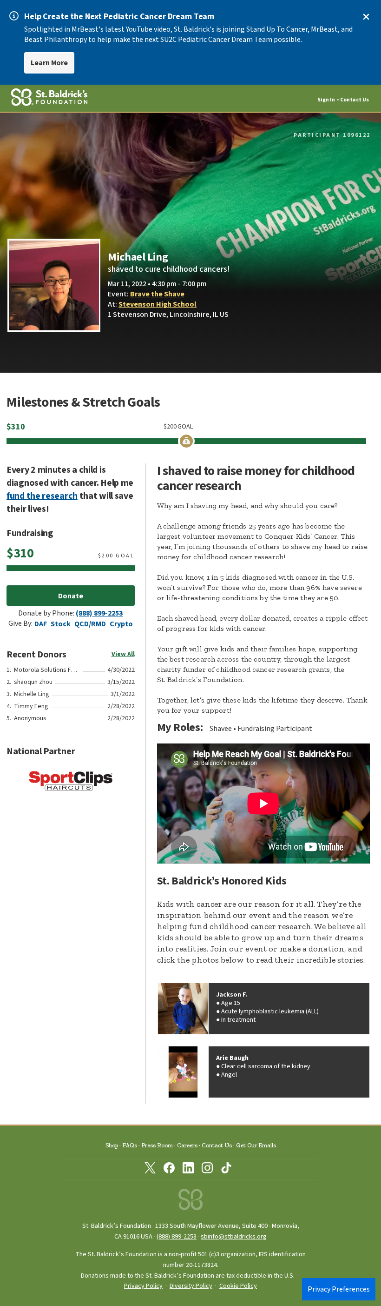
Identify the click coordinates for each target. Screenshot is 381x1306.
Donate (70, 596)
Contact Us (354, 100)
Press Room (157, 1145)
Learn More (49, 63)
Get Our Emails (256, 1145)
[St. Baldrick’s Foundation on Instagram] (207, 1169)
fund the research (42, 495)
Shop (111, 1145)
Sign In (326, 100)
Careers (187, 1145)
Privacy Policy (143, 1286)
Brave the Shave (157, 294)
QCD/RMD (90, 624)
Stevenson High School (157, 304)
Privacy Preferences (339, 1289)
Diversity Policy (191, 1286)
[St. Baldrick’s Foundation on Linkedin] (188, 1169)
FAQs (129, 1145)
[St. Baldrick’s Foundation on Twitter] (150, 1169)
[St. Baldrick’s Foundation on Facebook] (169, 1169)
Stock (61, 624)
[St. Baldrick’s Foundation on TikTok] (226, 1169)
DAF (40, 624)
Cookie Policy (238, 1286)
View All (123, 654)
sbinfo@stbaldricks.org (234, 1236)
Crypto (121, 624)
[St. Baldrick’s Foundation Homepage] (190, 1202)
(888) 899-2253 (99, 613)
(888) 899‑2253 (177, 1236)
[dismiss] (366, 16)
